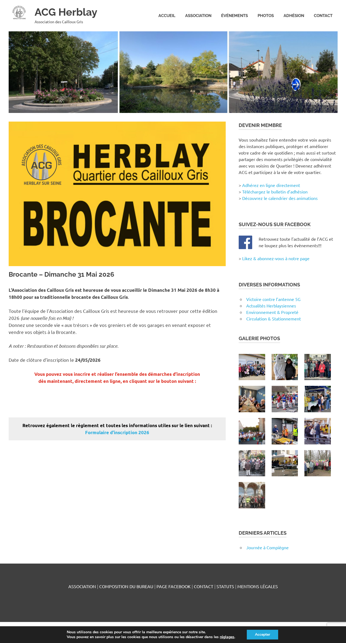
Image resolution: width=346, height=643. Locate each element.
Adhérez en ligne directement (271, 185)
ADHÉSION (294, 15)
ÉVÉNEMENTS (234, 15)
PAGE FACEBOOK (174, 586)
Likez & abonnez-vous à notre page (276, 258)
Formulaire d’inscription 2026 (117, 432)
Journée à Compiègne (267, 547)
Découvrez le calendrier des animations (280, 198)
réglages (227, 637)
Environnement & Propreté (272, 312)
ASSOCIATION (198, 15)
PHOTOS (266, 15)
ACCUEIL (166, 15)
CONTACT (323, 15)
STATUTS (225, 586)
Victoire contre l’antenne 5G (273, 299)
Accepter (262, 634)
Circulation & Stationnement (273, 318)
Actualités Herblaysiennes (271, 305)
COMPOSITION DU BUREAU (126, 586)
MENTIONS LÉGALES (257, 586)
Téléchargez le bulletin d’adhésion (275, 191)
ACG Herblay (66, 12)
